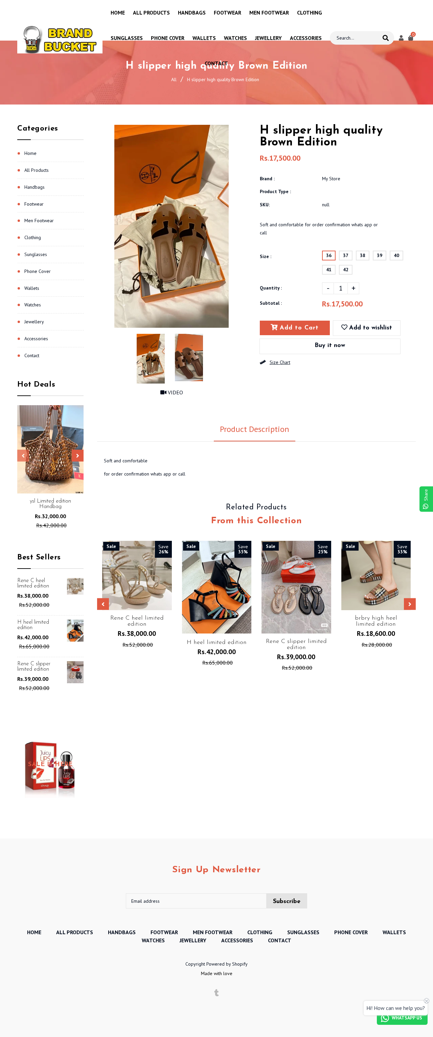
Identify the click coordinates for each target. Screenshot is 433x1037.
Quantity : (271, 288)
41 (329, 270)
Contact (31, 355)
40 (396, 255)
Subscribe (286, 902)
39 (379, 255)
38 (362, 255)
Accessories (36, 339)
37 (345, 255)
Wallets (31, 288)
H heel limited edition (33, 625)
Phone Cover (37, 271)
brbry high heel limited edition (376, 621)
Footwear (34, 204)
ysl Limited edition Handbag (50, 504)
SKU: (265, 205)
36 (329, 255)
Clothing (32, 237)
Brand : (267, 179)
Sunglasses (35, 254)
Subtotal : (271, 303)
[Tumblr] (216, 993)
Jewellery (34, 322)
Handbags (34, 187)
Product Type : (275, 191)
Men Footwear (39, 220)
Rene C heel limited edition (33, 583)
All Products (36, 170)
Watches (32, 305)
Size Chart (280, 362)
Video (174, 392)
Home (30, 153)
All (174, 79)
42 (345, 270)
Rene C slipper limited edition (33, 666)
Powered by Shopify (227, 964)
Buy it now (330, 346)
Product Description (254, 429)
